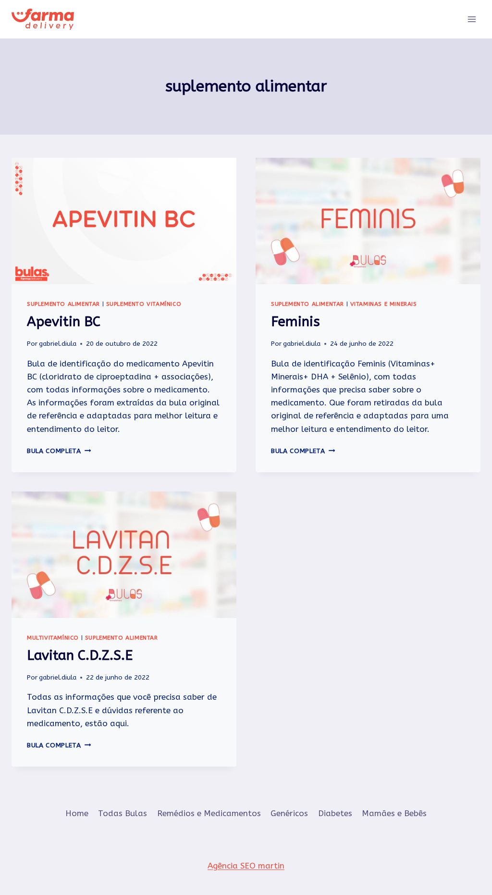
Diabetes (335, 813)
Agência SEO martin (246, 865)
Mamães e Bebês (394, 813)
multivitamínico (53, 637)
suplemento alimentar (63, 304)
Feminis (295, 321)
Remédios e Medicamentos (209, 813)
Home (76, 813)
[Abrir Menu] (471, 19)
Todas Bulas (122, 813)
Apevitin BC (63, 321)
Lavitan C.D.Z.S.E (80, 655)
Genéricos (289, 813)
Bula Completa (59, 451)
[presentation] (124, 221)
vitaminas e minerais (383, 304)
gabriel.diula (57, 344)
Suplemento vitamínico (144, 304)
